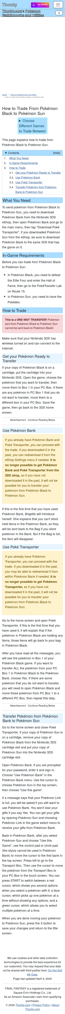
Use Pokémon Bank (27, 177)
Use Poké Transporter (28, 182)
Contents (34, 153)
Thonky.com (12, 10)
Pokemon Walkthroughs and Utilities (23, 12)
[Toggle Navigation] (59, 13)
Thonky (9, 4)
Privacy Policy (41, 1005)
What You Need (19, 158)
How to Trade (17, 168)
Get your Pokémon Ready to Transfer (38, 173)
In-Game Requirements (23, 163)
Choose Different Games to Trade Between (32, 125)
